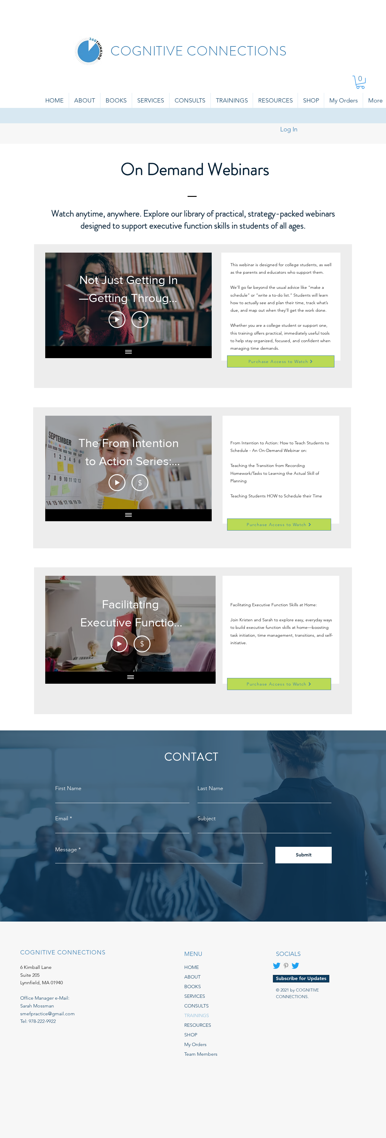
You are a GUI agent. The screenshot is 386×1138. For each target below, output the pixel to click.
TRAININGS (196, 1015)
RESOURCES (197, 1025)
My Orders (195, 1044)
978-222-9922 (42, 1021)
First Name (68, 788)
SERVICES (194, 996)
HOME (191, 967)
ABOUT (192, 977)
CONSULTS (196, 1006)
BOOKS (192, 986)
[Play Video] (117, 319)
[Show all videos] (128, 352)
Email (61, 818)
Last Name (210, 788)
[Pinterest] (286, 965)
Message (66, 849)
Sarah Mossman (37, 1006)
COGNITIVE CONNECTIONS (198, 51)
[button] (360, 82)
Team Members (200, 1054)
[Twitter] (276, 965)
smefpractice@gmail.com (47, 1014)
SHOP (190, 1035)
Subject (207, 818)
